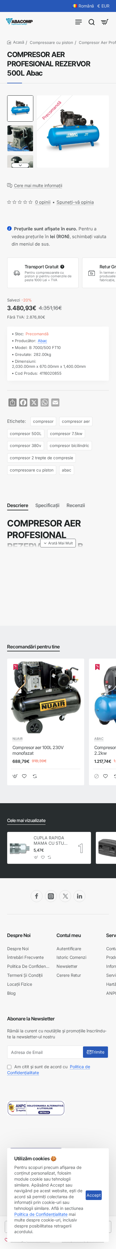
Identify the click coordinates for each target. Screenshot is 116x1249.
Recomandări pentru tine (33, 647)
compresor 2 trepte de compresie (41, 457)
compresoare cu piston (32, 470)
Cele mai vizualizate (26, 820)
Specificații (47, 505)
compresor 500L (26, 433)
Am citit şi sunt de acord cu (48, 1069)
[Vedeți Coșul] (104, 21)
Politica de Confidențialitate (41, 1214)
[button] (20, 97)
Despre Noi (19, 935)
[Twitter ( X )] (65, 896)
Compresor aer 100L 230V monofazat (38, 750)
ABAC (99, 738)
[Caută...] (91, 21)
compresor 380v (25, 445)
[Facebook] (37, 896)
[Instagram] (51, 896)
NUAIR (17, 738)
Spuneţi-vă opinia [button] (75, 202)
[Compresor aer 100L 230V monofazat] (45, 697)
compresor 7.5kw (66, 433)
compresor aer (76, 421)
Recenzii (76, 505)
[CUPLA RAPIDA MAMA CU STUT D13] (19, 848)
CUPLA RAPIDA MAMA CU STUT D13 (50, 840)
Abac (42, 340)
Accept (94, 1195)
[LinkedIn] (79, 896)
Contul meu (69, 935)
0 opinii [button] (43, 202)
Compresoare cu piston (51, 42)
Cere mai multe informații (38, 185)
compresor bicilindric (69, 445)
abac (66, 470)
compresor (43, 421)
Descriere (17, 505)
